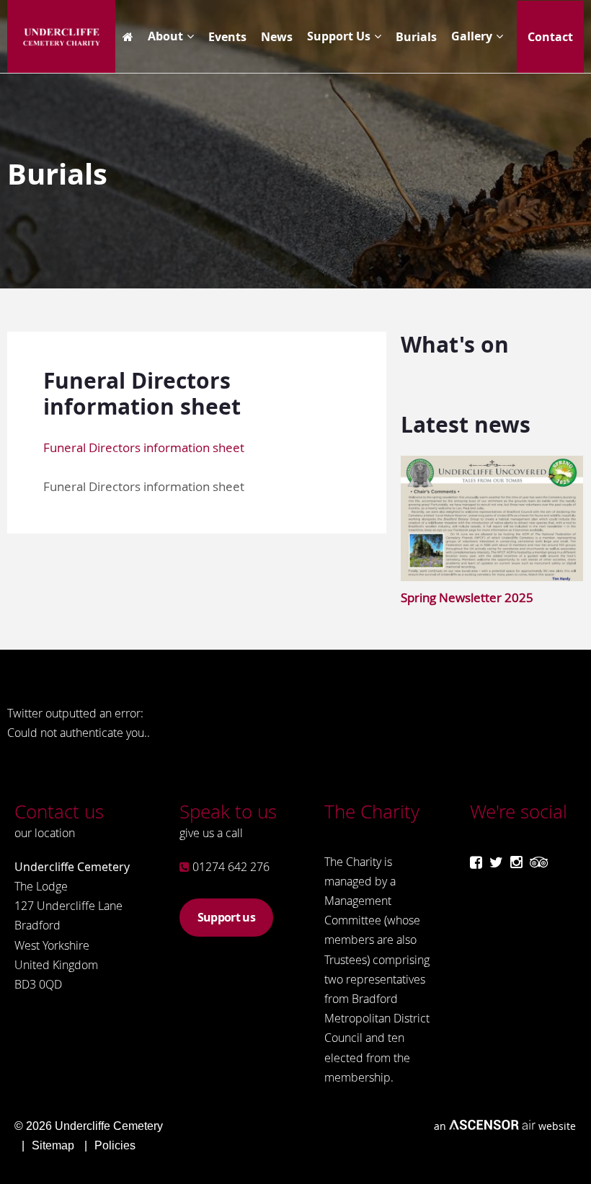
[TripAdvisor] (539, 862)
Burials (416, 37)
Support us (226, 917)
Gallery (471, 36)
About (165, 36)
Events (227, 37)
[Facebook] (476, 862)
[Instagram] (516, 862)
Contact (550, 37)
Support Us (338, 36)
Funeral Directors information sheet (143, 447)
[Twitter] (496, 862)
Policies (114, 1145)
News (277, 37)
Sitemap (53, 1145)
